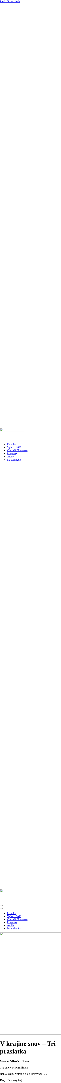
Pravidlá (11, 444)
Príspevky (12, 453)
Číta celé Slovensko (17, 450)
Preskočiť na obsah (10, 1)
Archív (10, 456)
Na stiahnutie (14, 459)
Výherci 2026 (14, 447)
